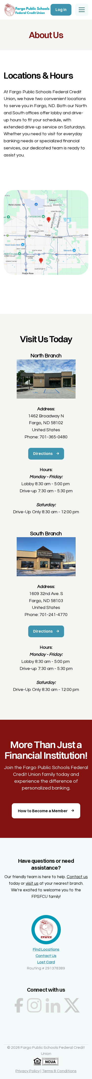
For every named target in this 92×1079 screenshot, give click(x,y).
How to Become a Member (43, 810)
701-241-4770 (53, 614)
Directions (43, 453)
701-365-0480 (53, 437)
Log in (60, 9)
